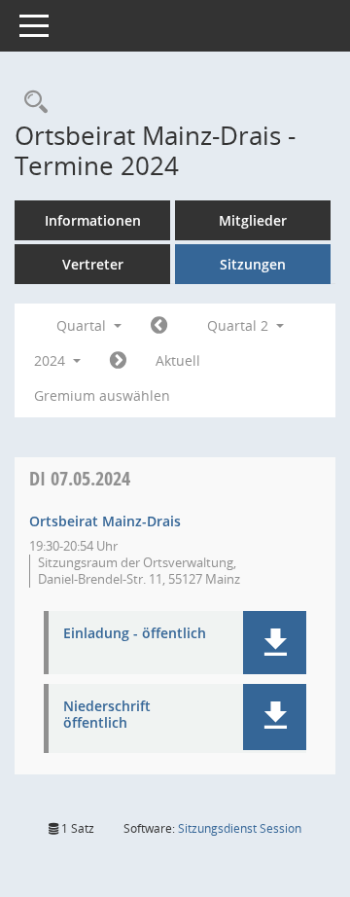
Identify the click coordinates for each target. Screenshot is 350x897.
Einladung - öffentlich (134, 634)
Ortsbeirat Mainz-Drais (105, 521)
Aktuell (178, 360)
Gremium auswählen (102, 395)
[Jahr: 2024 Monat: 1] (159, 325)
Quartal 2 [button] (239, 325)
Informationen (93, 220)
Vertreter (92, 264)
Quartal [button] (83, 325)
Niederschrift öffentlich (107, 715)
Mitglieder (253, 220)
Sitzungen (253, 264)
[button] (274, 642)
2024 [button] (51, 360)
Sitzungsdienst (239, 828)
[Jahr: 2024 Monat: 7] (118, 360)
